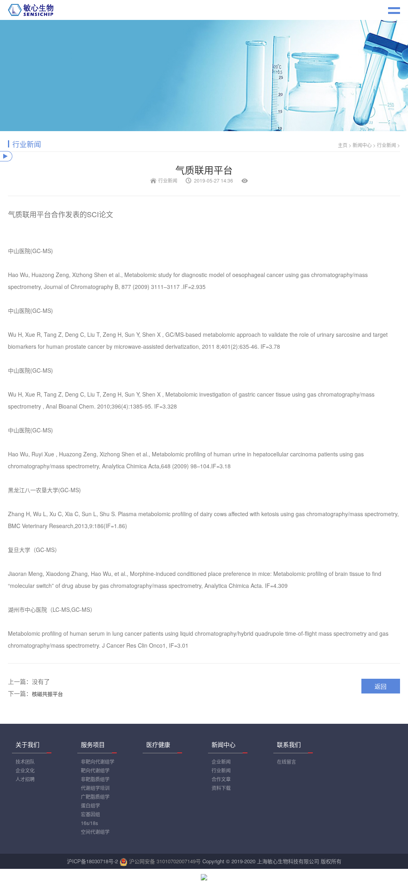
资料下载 (221, 787)
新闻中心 (362, 144)
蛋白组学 (90, 805)
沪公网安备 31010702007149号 (165, 861)
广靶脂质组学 (95, 796)
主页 (342, 144)
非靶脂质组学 (95, 779)
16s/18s (89, 822)
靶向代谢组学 (95, 770)
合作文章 (221, 779)
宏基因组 (90, 814)
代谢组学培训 (95, 787)
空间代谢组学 (95, 831)
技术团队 (25, 761)
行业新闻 (386, 144)
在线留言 (286, 761)
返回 (380, 686)
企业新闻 (221, 761)
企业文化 (25, 770)
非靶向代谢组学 (97, 761)
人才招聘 (25, 779)
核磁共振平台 (47, 693)
